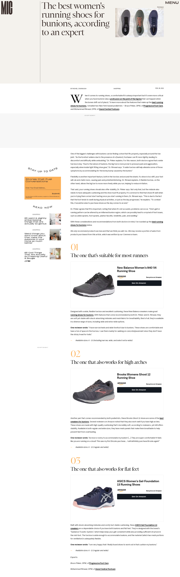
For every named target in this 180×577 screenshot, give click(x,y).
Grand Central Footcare (109, 109)
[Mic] (6, 8)
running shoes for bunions (82, 315)
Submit (56, 193)
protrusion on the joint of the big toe (126, 99)
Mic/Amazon (160, 7)
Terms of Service (54, 196)
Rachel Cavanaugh (79, 88)
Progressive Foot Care (153, 106)
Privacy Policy (29, 197)
